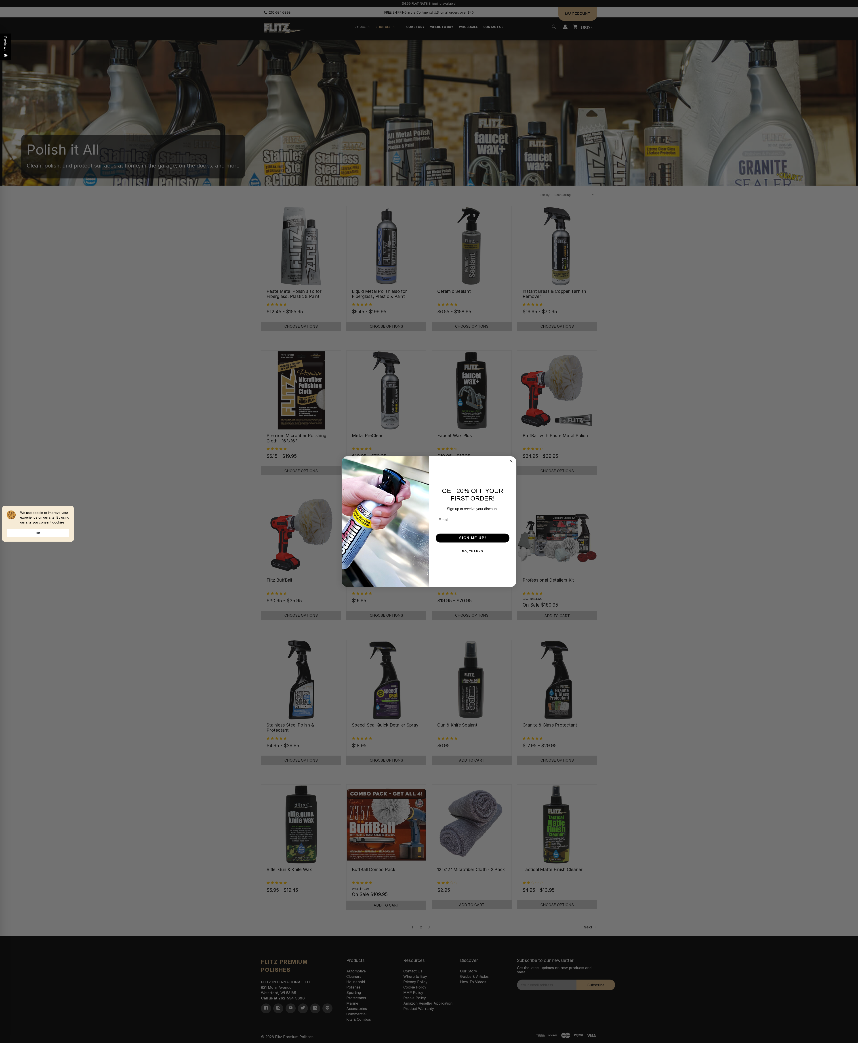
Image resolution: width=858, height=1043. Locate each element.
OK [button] (38, 533)
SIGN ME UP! (472, 538)
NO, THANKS (472, 551)
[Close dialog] (511, 461)
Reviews (5, 44)
